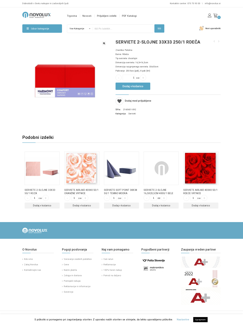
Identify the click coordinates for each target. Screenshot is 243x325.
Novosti (87, 15)
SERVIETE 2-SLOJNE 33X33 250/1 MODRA (218, 41)
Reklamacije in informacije (76, 286)
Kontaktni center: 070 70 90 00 (185, 3)
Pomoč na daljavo (112, 275)
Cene (66, 264)
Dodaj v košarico (132, 86)
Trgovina (72, 15)
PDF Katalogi (129, 15)
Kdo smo (28, 259)
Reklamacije (109, 264)
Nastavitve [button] (183, 319)
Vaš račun (108, 259)
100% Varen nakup (112, 270)
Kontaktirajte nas (32, 270)
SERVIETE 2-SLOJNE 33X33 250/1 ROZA (214, 41)
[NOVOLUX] (36, 14)
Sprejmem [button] (200, 319)
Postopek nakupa (72, 281)
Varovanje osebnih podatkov (77, 259)
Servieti (132, 114)
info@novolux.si (213, 3)
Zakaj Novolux (31, 264)
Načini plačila (70, 270)
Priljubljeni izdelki (107, 15)
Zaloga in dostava (72, 275)
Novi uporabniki (213, 28)
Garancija (68, 292)
